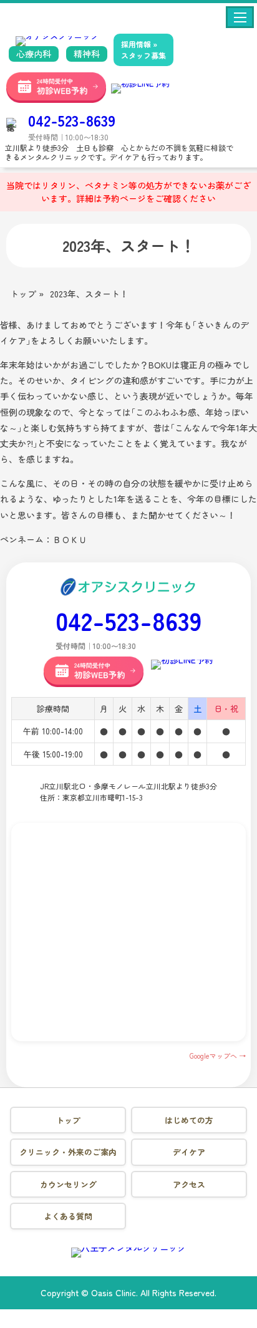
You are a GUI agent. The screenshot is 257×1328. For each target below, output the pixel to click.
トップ (68, 1120)
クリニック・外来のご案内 (68, 1152)
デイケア (189, 1152)
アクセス (189, 1184)
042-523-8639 (71, 120)
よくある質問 (68, 1216)
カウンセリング (68, 1184)
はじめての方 (189, 1120)
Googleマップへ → (218, 1056)
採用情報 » (143, 49)
